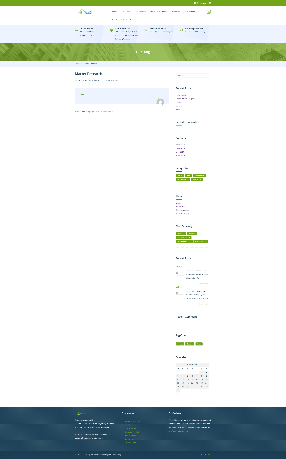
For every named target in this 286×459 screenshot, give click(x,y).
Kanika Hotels (131, 439)
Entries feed (181, 206)
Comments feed (182, 210)
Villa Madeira (130, 435)
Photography (199, 175)
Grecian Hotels (131, 443)
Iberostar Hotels (132, 432)
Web (199, 344)
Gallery (179, 106)
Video (178, 109)
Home (77, 64)
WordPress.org (182, 213)
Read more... (204, 284)
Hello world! (181, 95)
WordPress (197, 179)
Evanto (189, 344)
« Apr (178, 394)
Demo (179, 344)
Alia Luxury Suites (132, 421)
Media (179, 175)
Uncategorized (182, 179)
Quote (178, 102)
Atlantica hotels (131, 425)
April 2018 (180, 145)
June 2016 (180, 148)
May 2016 (180, 152)
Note (188, 175)
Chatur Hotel (130, 428)
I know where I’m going (186, 99)
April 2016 (180, 155)
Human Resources (103, 111)
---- (102, 81)
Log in (178, 203)
